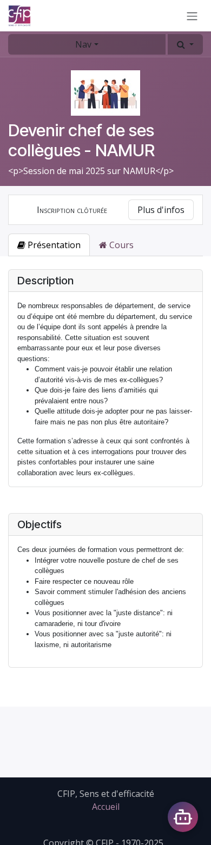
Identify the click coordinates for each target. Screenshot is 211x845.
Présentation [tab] (53, 245)
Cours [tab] (120, 245)
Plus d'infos (160, 210)
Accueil (106, 807)
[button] (185, 44)
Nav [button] (83, 44)
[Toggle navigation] (192, 15)
